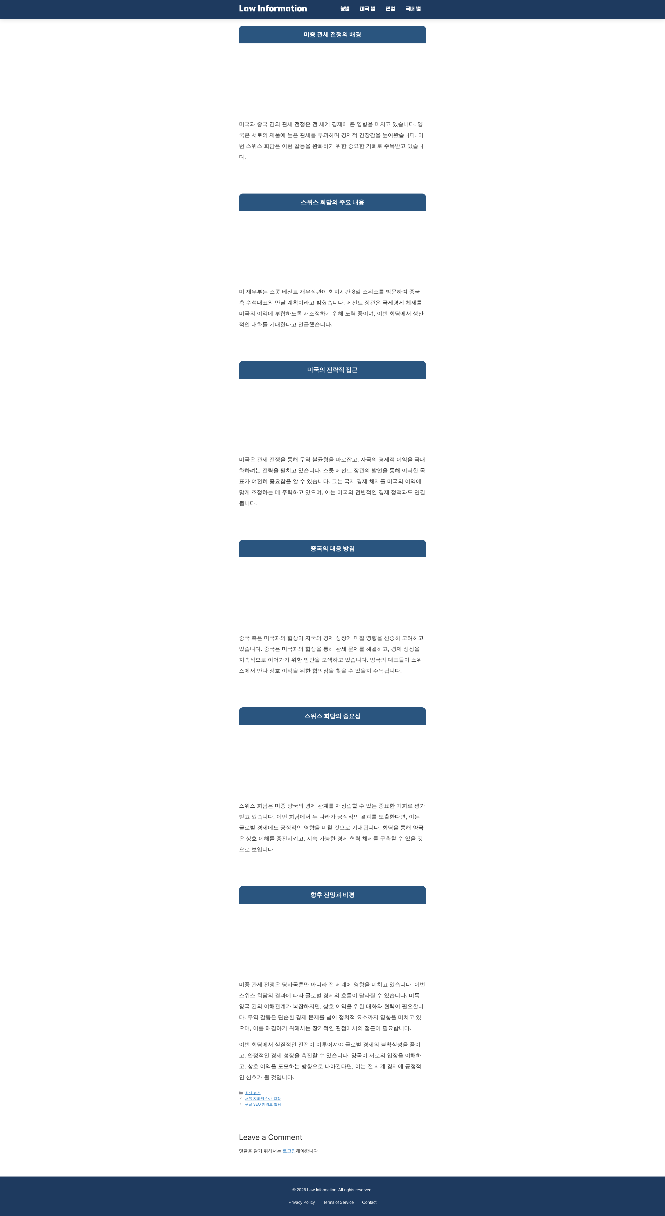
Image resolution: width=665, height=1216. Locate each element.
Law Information (273, 9)
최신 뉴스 (253, 1093)
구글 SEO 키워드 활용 (263, 1104)
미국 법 (367, 9)
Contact (369, 1202)
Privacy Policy (302, 1202)
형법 (345, 9)
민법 (390, 9)
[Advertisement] (332, 82)
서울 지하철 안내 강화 (263, 1098)
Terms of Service (338, 1202)
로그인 (289, 1150)
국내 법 (413, 9)
